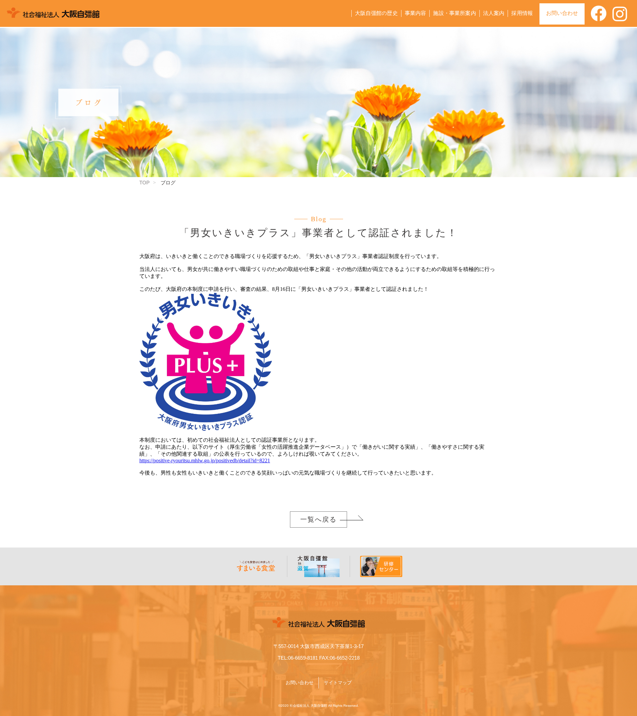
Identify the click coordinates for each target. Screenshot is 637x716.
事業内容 (415, 13)
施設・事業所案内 (454, 13)
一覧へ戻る (318, 519)
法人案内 (494, 13)
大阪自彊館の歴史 (376, 13)
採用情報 (522, 13)
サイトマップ (338, 682)
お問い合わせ (562, 13)
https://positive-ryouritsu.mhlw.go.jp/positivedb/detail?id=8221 (204, 460)
